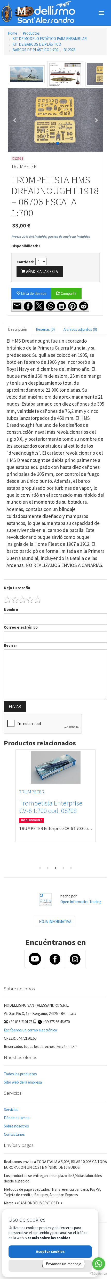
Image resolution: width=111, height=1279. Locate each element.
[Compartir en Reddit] (83, 306)
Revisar (10, 645)
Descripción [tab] (17, 329)
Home (12, 33)
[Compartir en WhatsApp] (50, 306)
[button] (15, 120)
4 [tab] (63, 868)
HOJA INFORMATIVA (55, 921)
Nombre (11, 609)
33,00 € (21, 225)
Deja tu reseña (17, 587)
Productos (31, 33)
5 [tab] (71, 868)
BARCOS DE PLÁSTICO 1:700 (35, 49)
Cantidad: (26, 261)
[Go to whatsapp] (98, 1263)
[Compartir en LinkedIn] (61, 306)
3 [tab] (55, 868)
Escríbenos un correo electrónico (30, 1030)
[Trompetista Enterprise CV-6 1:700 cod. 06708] (55, 767)
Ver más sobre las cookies (47, 1237)
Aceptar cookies (50, 1251)
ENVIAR (15, 706)
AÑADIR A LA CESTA (41, 271)
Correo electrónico (21, 627)
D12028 (69, 49)
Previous (7, 806)
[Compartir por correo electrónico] (17, 306)
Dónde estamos (16, 1117)
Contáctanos (14, 1134)
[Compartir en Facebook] (28, 306)
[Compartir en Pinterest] (72, 306)
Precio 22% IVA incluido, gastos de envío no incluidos (50, 236)
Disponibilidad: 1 (26, 245)
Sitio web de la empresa (23, 1082)
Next (103, 806)
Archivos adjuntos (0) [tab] (80, 329)
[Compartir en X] (39, 306)
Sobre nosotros (16, 1126)
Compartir (68, 293)
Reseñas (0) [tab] (45, 329)
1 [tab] (40, 868)
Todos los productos (20, 1073)
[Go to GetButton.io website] (98, 1273)
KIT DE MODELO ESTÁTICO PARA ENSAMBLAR (49, 38)
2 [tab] (47, 868)
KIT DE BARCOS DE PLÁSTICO (36, 44)
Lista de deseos (33, 293)
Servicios (11, 1109)
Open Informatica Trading (80, 901)
